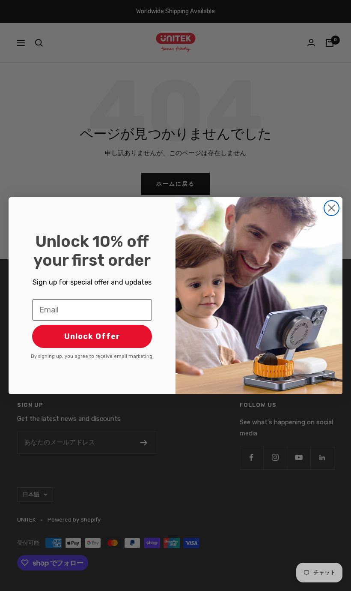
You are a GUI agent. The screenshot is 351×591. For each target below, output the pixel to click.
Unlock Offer (92, 336)
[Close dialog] (331, 208)
